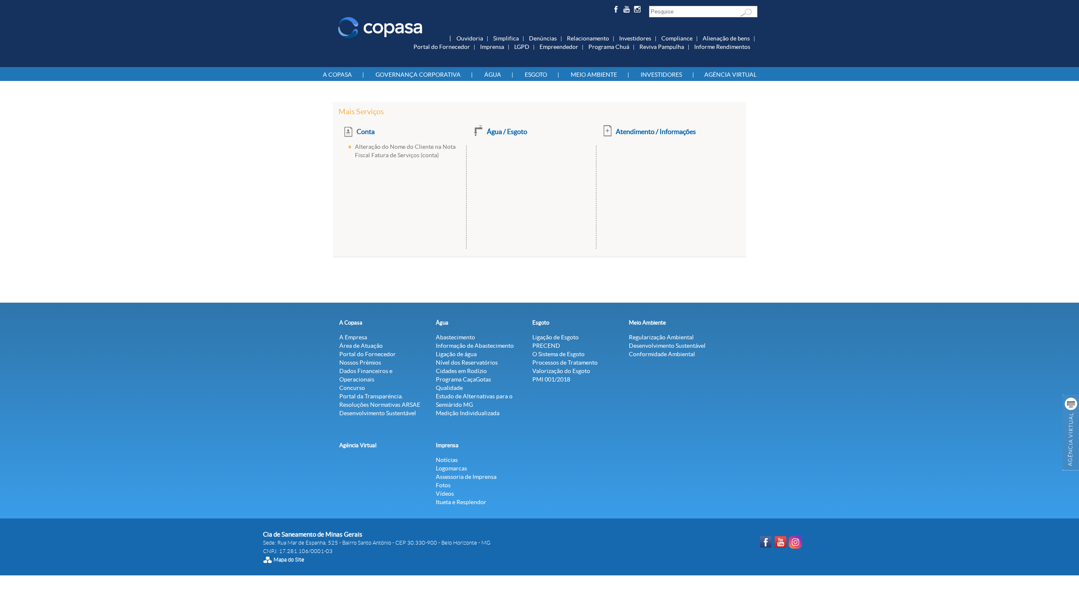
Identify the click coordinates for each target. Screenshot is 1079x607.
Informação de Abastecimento (475, 345)
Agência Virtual (730, 74)
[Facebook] (617, 11)
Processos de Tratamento (565, 362)
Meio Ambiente (594, 74)
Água (492, 74)
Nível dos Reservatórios (467, 362)
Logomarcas (451, 468)
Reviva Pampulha (661, 46)
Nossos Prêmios (360, 362)
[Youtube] (628, 11)
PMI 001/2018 (551, 379)
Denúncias (543, 38)
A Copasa (337, 74)
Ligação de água (456, 354)
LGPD (521, 46)
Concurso (352, 387)
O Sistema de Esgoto (558, 354)
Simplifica (506, 38)
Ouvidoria (469, 38)
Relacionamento (588, 38)
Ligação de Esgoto (555, 337)
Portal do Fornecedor (441, 46)
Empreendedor (559, 46)
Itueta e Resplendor (461, 502)
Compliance (676, 38)
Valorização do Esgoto (561, 371)
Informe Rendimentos (722, 46)
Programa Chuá (608, 46)
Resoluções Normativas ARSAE (379, 404)
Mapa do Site (289, 559)
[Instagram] (639, 11)
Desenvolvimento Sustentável (377, 413)
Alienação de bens (726, 38)
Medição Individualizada (467, 413)
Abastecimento (455, 337)
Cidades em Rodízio (461, 371)
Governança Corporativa (418, 74)
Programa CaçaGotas (463, 379)
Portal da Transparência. (371, 396)
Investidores (635, 38)
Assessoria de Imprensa (466, 476)
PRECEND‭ (546, 345)
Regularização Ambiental (661, 337)
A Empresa (353, 337)
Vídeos (445, 493)
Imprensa (492, 46)
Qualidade (449, 387)
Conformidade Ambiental (662, 354)
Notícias (447, 460)
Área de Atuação (361, 345)
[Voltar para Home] (380, 27)
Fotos (443, 485)
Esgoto (536, 74)
